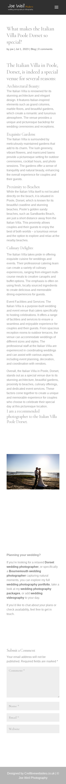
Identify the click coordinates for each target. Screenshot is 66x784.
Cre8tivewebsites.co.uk (39, 773)
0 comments (45, 49)
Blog (33, 49)
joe (12, 49)
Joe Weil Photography (33, 777)
